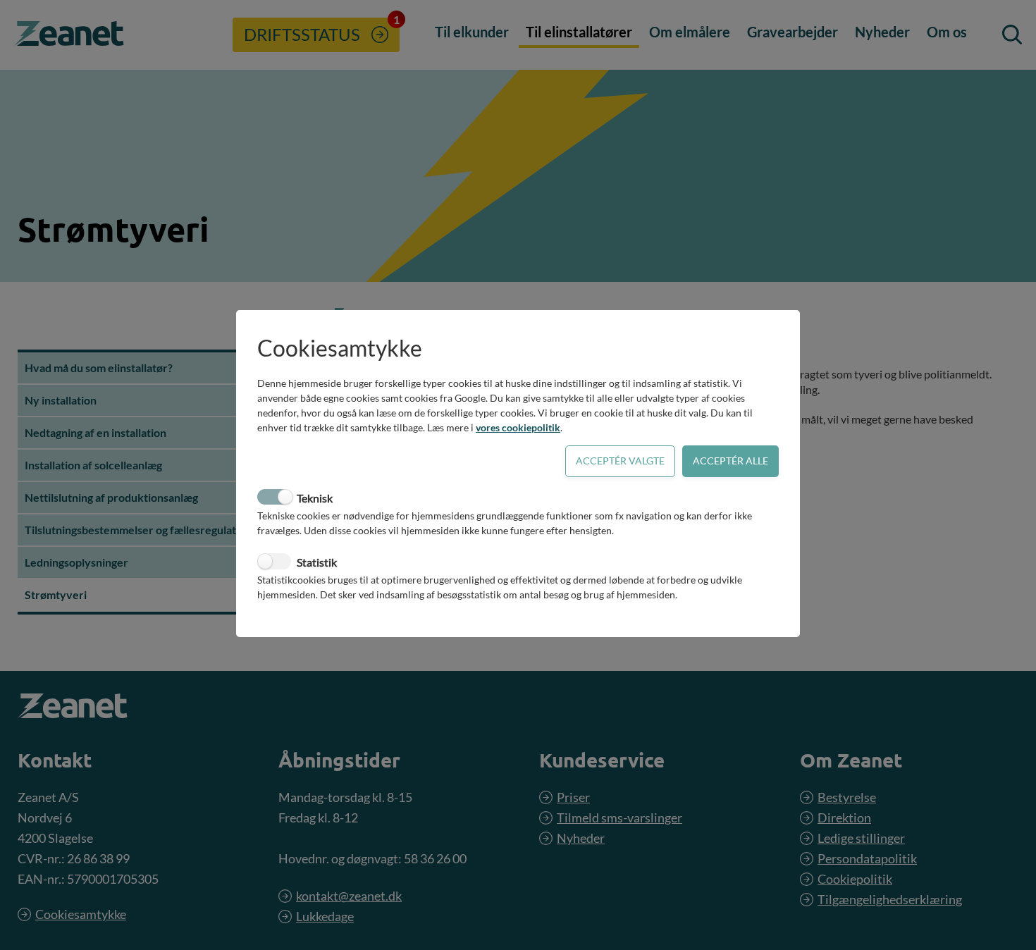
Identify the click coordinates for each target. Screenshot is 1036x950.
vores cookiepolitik (518, 427)
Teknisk (315, 498)
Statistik (317, 562)
